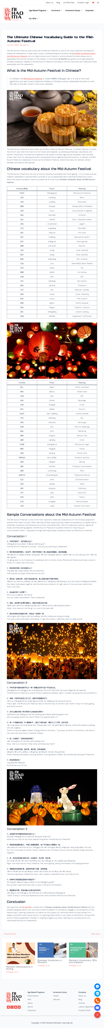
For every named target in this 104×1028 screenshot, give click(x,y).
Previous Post (9, 934)
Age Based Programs (37, 10)
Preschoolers (33, 996)
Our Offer (32, 18)
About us (49, 2)
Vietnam (56, 999)
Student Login (83, 2)
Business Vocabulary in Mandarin (50, 961)
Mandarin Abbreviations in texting (19, 967)
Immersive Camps (72, 10)
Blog (58, 2)
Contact (82, 1003)
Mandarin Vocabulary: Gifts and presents (83, 961)
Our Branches (68, 2)
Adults (30, 1007)
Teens (30, 1003)
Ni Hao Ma (27, 907)
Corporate (89, 10)
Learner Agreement (86, 1007)
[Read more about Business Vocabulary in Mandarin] (52, 950)
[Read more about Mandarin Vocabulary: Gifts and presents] (83, 950)
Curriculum (55, 10)
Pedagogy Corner (12, 972)
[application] (47, 10)
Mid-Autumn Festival (32, 78)
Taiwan (56, 996)
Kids (29, 999)
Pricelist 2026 (84, 1010)
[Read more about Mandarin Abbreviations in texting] (20, 953)
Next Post (96, 934)
